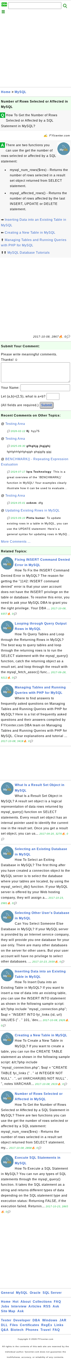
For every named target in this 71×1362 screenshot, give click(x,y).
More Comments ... (16, 541)
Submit (46, 405)
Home (6, 92)
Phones (32, 1329)
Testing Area (15, 423)
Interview (18, 1306)
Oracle (35, 1292)
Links (59, 1325)
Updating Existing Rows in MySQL (32, 510)
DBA (36, 1320)
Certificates (29, 1325)
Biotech (17, 1329)
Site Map (8, 1311)
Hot (16, 1301)
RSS (47, 1306)
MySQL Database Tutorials (28, 252)
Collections (42, 1301)
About (26, 1301)
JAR (62, 1320)
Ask (56, 1306)
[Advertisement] (35, 51)
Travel (45, 1329)
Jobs (5, 1306)
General (7, 1292)
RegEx (46, 1325)
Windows (49, 1320)
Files (14, 1325)
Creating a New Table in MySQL (30, 232)
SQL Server (52, 1292)
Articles (34, 1306)
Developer (22, 1320)
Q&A (5, 1329)
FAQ (57, 1301)
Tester (6, 1320)
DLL (4, 1325)
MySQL (20, 92)
